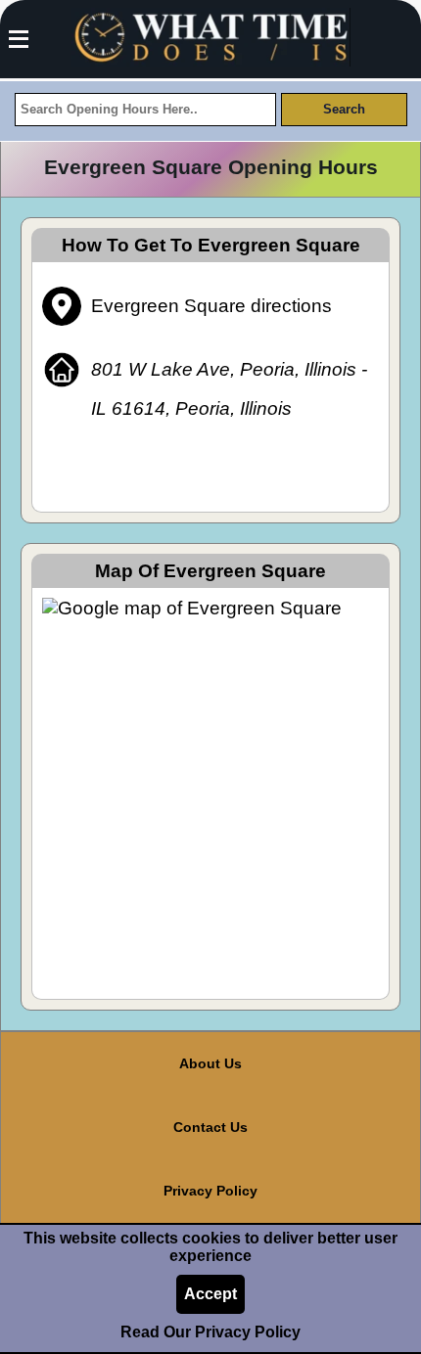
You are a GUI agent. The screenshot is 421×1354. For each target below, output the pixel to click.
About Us (210, 1063)
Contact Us (210, 1127)
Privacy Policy (210, 1190)
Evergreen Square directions (211, 305)
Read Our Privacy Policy (210, 1332)
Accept (210, 1294)
